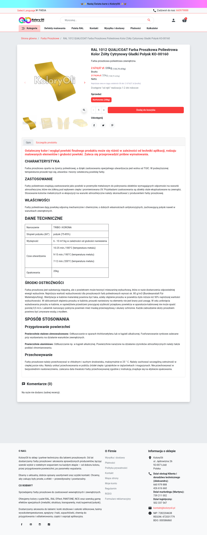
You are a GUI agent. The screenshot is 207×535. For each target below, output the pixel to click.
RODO (108, 493)
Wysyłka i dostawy (115, 457)
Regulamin (111, 488)
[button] (184, 20)
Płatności (110, 462)
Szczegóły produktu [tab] (46, 142)
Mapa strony (112, 478)
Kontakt (109, 473)
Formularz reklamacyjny (118, 498)
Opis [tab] (28, 142)
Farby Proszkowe (50, 38)
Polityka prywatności (116, 467)
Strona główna (29, 38)
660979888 (182, 10)
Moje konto (111, 483)
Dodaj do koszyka (145, 110)
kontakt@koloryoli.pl (164, 508)
